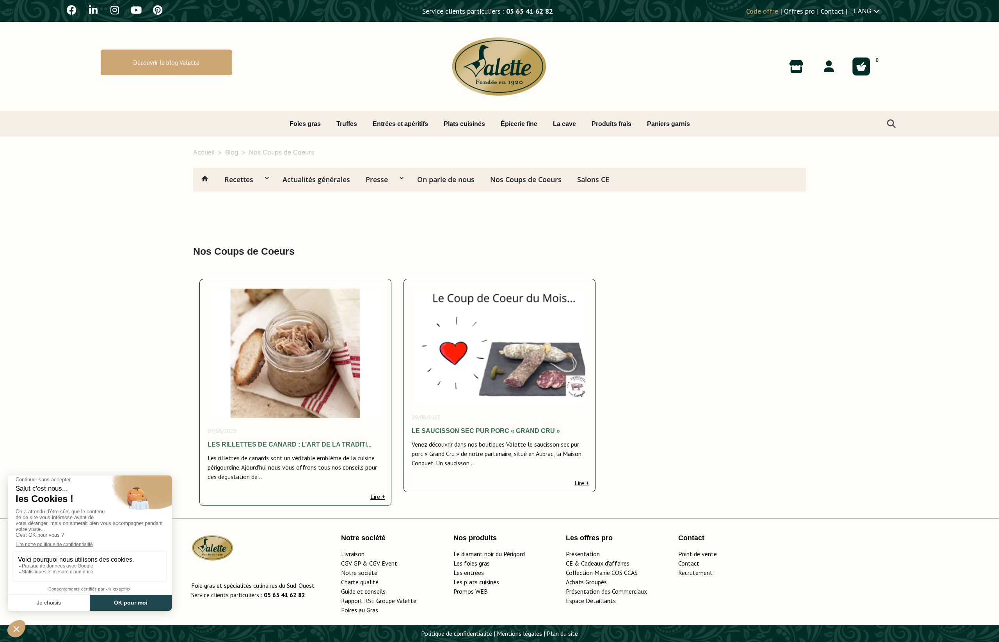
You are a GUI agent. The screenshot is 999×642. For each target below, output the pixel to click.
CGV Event (383, 563)
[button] (166, 62)
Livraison (352, 554)
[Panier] (861, 66)
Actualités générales (316, 179)
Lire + (377, 496)
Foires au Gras (359, 610)
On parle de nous (446, 179)
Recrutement (695, 572)
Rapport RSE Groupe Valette (388, 601)
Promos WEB (470, 591)
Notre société (359, 572)
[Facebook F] (72, 10)
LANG (863, 11)
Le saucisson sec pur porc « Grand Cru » (486, 430)
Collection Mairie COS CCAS (602, 572)
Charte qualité (360, 582)
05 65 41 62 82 (529, 11)
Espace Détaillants (591, 601)
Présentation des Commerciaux (609, 591)
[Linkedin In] (93, 10)
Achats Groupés (586, 582)
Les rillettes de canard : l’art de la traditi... (290, 444)
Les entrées (468, 572)
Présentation (583, 554)
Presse (377, 179)
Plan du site (562, 633)
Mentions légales (519, 633)
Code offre (762, 11)
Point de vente (697, 554)
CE (569, 563)
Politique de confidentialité (456, 633)
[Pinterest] (157, 10)
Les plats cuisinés (476, 582)
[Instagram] (114, 10)
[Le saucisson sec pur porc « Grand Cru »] (499, 346)
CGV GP (351, 563)
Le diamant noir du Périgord (489, 554)
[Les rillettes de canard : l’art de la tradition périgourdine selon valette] (295, 353)
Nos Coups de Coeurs (526, 179)
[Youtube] (136, 10)
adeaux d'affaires (607, 563)
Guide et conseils (363, 591)
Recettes (238, 179)
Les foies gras (471, 563)
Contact (832, 11)
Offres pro (799, 11)
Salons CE (593, 179)
